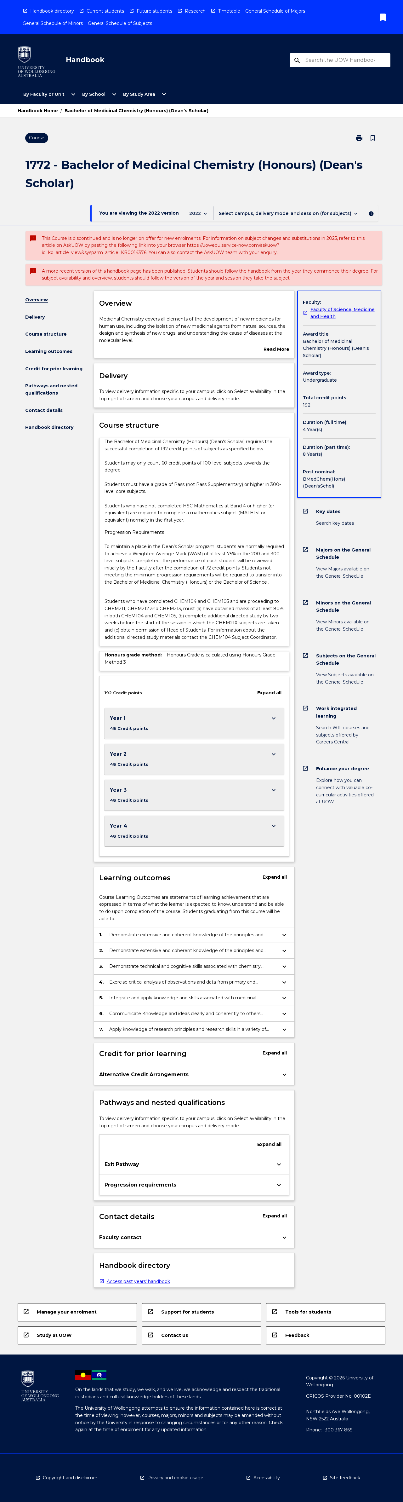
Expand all (269, 693)
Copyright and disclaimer (70, 1478)
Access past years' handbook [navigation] (138, 1281)
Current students (105, 11)
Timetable (229, 11)
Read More (276, 349)
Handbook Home (38, 110)
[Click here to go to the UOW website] (36, 63)
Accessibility (266, 1478)
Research (195, 11)
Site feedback (345, 1478)
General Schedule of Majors (275, 11)
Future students (154, 11)
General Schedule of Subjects (120, 23)
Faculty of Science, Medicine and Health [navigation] (342, 313)
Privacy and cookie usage (175, 1478)
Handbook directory (52, 11)
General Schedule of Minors (53, 23)
